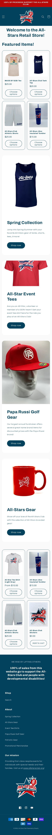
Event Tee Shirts (12, 728)
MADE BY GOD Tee (13, 81)
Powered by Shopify (32, 828)
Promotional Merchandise (16, 746)
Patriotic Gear (11, 740)
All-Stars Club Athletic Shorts (11, 132)
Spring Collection (12, 717)
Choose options (13, 93)
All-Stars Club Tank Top (38, 82)
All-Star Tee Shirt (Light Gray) (12, 581)
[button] (3, 17)
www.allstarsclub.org (33, 768)
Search (8, 700)
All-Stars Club (22, 828)
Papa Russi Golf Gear (14, 734)
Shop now (16, 245)
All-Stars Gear (11, 722)
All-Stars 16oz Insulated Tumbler (38, 132)
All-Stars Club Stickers (36, 631)
